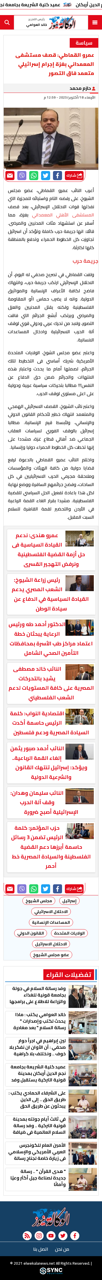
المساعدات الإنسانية (51, 922)
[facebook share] (57, 175)
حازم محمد (81, 88)
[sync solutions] (51, 1273)
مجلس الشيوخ (39, 900)
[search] (7, 22)
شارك (71, 175)
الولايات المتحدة (69, 933)
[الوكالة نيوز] (51, 1217)
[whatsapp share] (33, 175)
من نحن (62, 1249)
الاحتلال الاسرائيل (51, 944)
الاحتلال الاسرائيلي (51, 911)
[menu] (95, 22)
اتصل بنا (40, 1249)
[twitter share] (45, 175)
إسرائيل (69, 900)
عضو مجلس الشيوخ (51, 954)
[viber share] (21, 175)
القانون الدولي (30, 933)
